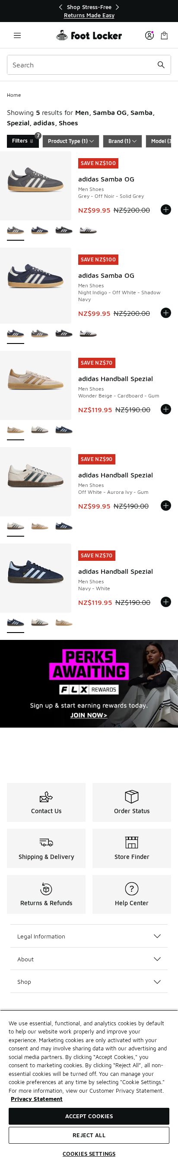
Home (14, 95)
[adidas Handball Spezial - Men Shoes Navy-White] (64, 430)
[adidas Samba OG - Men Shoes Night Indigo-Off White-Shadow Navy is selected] (15, 334)
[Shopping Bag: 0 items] (164, 35)
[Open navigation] (17, 35)
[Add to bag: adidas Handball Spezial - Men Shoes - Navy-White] (166, 602)
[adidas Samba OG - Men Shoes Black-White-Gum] (64, 231)
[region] (89, 11)
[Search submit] (161, 64)
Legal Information (41, 936)
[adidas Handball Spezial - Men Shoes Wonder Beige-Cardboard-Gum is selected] (15, 430)
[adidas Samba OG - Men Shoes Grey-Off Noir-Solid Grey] (39, 334)
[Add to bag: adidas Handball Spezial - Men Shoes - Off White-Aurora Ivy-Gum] (166, 505)
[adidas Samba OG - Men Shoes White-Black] (88, 231)
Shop (24, 981)
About (25, 959)
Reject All (89, 1135)
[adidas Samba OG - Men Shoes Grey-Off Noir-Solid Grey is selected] (15, 231)
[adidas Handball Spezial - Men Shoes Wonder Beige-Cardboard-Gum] (39, 527)
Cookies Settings (89, 1153)
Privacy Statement (37, 1098)
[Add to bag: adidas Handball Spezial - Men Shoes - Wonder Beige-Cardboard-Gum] (166, 409)
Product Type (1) (68, 141)
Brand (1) (119, 141)
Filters (25, 139)
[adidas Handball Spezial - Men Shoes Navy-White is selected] (15, 623)
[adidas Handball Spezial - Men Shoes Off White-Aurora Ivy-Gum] (39, 430)
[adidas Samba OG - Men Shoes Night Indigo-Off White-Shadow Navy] (39, 231)
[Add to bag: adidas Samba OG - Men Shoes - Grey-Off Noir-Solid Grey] (166, 209)
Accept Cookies (89, 1116)
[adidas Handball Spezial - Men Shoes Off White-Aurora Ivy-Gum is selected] (15, 527)
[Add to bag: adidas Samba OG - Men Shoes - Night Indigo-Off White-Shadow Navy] (166, 313)
